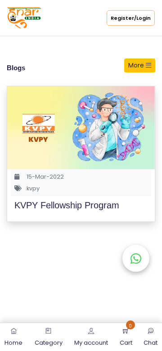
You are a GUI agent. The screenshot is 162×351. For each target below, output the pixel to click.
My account (91, 342)
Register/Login (131, 18)
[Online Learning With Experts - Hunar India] (24, 17)
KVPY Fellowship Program (66, 205)
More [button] (137, 65)
